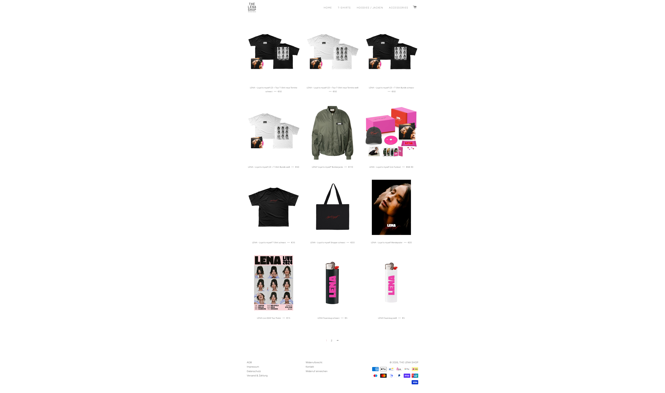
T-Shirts (344, 7)
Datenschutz (254, 371)
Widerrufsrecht (314, 362)
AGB (249, 362)
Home (328, 7)
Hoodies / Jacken (370, 7)
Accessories (398, 7)
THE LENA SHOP (408, 362)
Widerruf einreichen (316, 371)
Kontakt (310, 366)
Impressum (253, 366)
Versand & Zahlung (257, 375)
